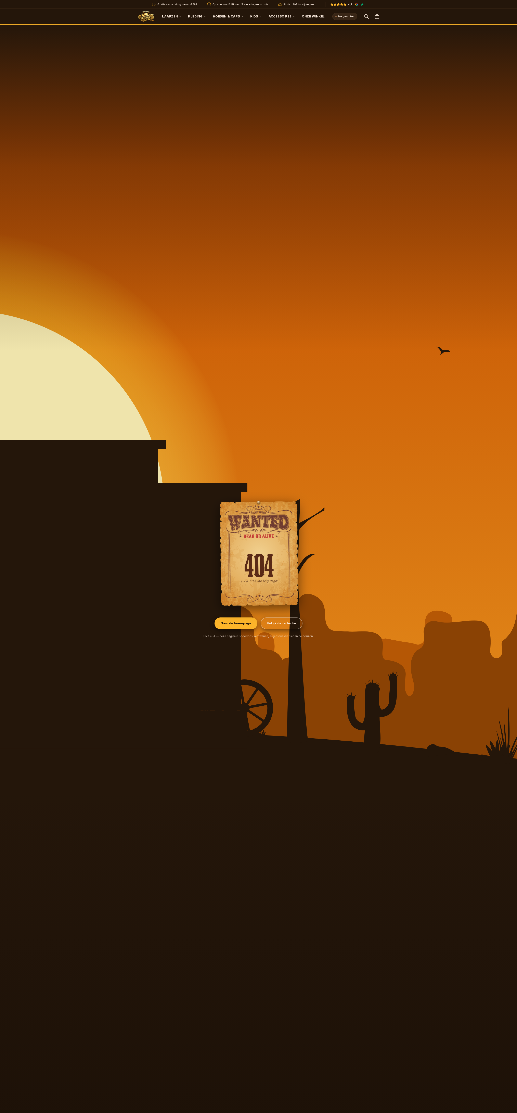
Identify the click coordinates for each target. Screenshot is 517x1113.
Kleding (195, 16)
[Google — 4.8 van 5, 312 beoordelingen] (356, 4)
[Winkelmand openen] (377, 16)
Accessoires (280, 16)
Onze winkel (313, 16)
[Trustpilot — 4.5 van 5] (362, 4)
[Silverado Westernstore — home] (146, 16)
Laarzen (170, 16)
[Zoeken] (366, 16)
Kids (254, 16)
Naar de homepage (236, 623)
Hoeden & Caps (226, 16)
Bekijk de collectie (281, 623)
